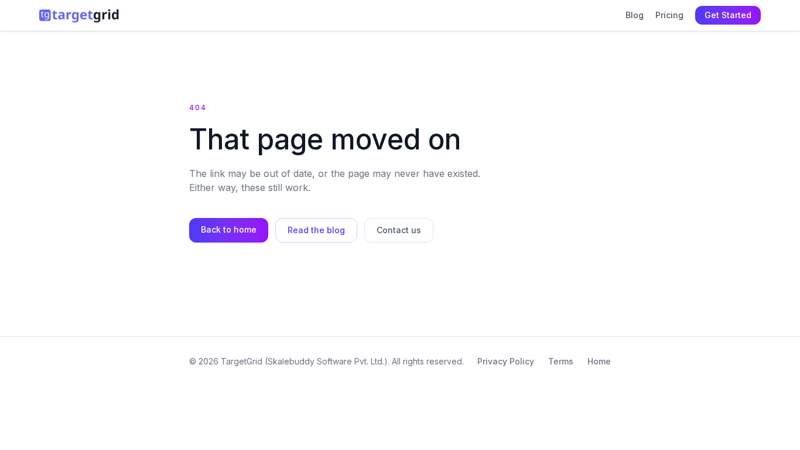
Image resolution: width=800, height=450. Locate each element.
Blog (634, 15)
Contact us (399, 230)
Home (599, 361)
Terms (560, 361)
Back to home (229, 229)
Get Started (728, 15)
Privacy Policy (505, 361)
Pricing (669, 15)
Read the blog (316, 230)
